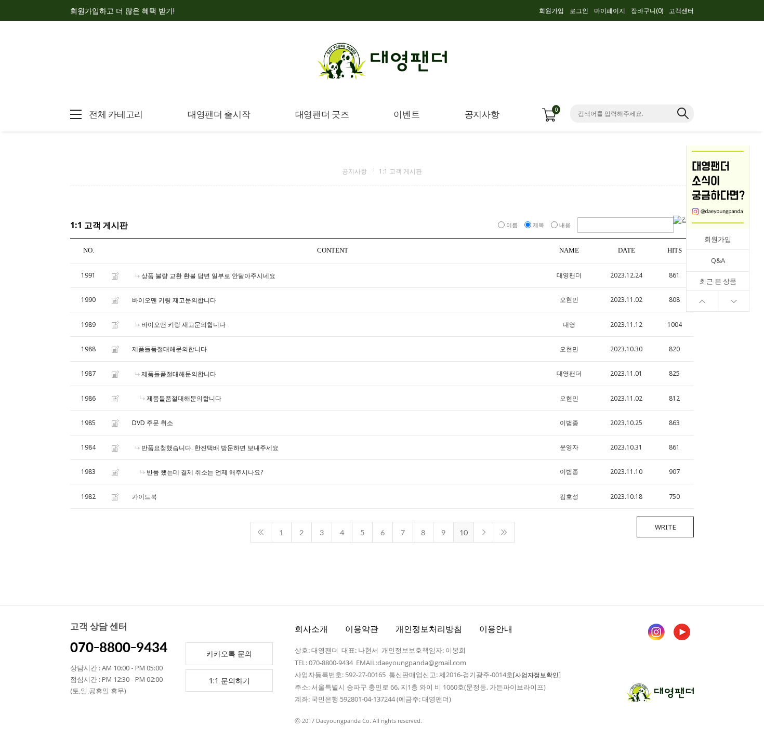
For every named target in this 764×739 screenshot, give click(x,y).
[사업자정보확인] (537, 674)
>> (504, 532)
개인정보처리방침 (429, 629)
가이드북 (144, 496)
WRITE (665, 527)
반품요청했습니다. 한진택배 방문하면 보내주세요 (210, 447)
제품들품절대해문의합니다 (169, 349)
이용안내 (495, 629)
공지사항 (354, 171)
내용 (565, 225)
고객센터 (681, 10)
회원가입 (551, 10)
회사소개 (311, 629)
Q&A (718, 260)
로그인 (579, 10)
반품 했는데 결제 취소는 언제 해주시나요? (205, 472)
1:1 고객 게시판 (400, 171)
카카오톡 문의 (229, 653)
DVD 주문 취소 (152, 423)
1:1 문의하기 (229, 680)
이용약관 (361, 629)
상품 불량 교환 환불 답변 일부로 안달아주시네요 (208, 275)
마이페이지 (609, 10)
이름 (512, 225)
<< (261, 532)
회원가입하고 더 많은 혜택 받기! (122, 11)
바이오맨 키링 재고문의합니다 (174, 300)
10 (463, 532)
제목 (538, 225)
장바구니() (647, 10)
